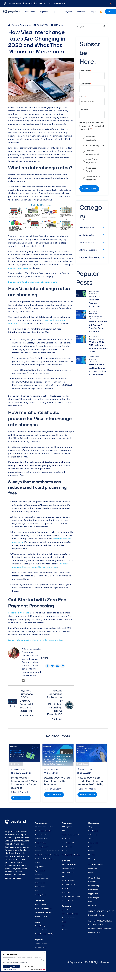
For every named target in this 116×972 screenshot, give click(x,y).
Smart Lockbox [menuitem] (67, 847)
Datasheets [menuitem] (92, 835)
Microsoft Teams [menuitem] (68, 880)
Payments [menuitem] (66, 823)
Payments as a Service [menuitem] (70, 914)
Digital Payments (57, 764)
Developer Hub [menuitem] (40, 947)
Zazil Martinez (94, 291)
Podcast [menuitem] (91, 851)
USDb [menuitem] (64, 831)
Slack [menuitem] (64, 876)
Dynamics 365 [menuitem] (40, 871)
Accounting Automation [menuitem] (43, 908)
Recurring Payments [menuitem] (42, 847)
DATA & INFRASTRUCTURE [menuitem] (101, 911)
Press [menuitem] (63, 926)
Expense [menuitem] (66, 860)
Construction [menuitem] (93, 890)
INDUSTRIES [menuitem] (94, 878)
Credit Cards (16, 764)
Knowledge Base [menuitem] (41, 943)
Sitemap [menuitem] (65, 930)
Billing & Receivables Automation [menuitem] (47, 855)
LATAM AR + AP (59, 3)
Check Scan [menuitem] (66, 839)
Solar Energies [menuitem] (93, 898)
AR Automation (86, 242)
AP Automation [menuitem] (40, 904)
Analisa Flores (94, 356)
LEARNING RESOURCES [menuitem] (100, 920)
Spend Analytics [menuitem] (68, 872)
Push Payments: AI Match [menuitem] (71, 855)
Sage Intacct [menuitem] (39, 867)
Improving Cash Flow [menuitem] (95, 924)
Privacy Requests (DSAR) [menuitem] (44, 934)
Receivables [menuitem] (41, 823)
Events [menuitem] (90, 847)
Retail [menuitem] (90, 902)
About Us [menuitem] (65, 910)
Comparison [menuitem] (92, 868)
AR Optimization (87, 235)
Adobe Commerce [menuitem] (41, 879)
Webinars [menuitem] (91, 855)
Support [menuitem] (39, 939)
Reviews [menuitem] (91, 872)
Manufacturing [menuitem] (93, 886)
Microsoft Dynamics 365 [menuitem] (71, 896)
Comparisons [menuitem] (93, 843)
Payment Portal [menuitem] (40, 835)
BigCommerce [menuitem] (40, 883)
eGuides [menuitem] (91, 839)
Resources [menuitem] (93, 823)
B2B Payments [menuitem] (67, 827)
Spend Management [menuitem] (69, 864)
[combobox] (92, 27)
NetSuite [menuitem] (38, 863)
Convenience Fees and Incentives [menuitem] (47, 851)
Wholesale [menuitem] (92, 906)
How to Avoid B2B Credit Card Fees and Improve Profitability (90, 781)
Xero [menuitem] (36, 891)
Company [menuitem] (66, 906)
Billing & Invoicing (88, 249)
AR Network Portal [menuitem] (41, 839)
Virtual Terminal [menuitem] (40, 843)
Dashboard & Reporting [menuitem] (43, 859)
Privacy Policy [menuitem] (40, 926)
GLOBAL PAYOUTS (43, 3)
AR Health (103, 339)
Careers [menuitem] (64, 922)
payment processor (18, 268)
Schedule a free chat (18, 612)
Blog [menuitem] (90, 827)
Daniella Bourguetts (21, 25)
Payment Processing (89, 257)
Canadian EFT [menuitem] (66, 851)
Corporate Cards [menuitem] (68, 868)
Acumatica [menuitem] (39, 875)
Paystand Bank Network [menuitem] (70, 835)
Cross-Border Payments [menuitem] (43, 912)
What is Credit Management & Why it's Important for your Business (25, 783)
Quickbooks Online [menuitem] (68, 884)
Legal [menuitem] (37, 922)
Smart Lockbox (95, 362)
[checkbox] (92, 158)
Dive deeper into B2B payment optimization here (32, 282)
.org (110, 3)
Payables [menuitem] (39, 900)
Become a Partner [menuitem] (68, 918)
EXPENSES (29, 3)
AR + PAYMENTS (15, 3)
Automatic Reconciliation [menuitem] (44, 827)
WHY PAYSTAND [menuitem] (96, 864)
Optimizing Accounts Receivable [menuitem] (100, 929)
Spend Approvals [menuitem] (41, 916)
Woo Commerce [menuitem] (40, 887)
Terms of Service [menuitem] (41, 930)
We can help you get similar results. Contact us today (35, 640)
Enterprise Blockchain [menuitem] (96, 915)
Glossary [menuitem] (91, 859)
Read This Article (20, 798)
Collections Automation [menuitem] (43, 831)
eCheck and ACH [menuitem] (68, 843)
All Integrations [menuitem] (40, 895)
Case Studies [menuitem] (93, 831)
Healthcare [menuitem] (92, 882)
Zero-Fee (61, 756)
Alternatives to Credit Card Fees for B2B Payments (57, 781)
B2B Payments (86, 227)
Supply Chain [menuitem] (93, 894)
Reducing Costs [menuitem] (94, 933)
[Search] (104, 26)
